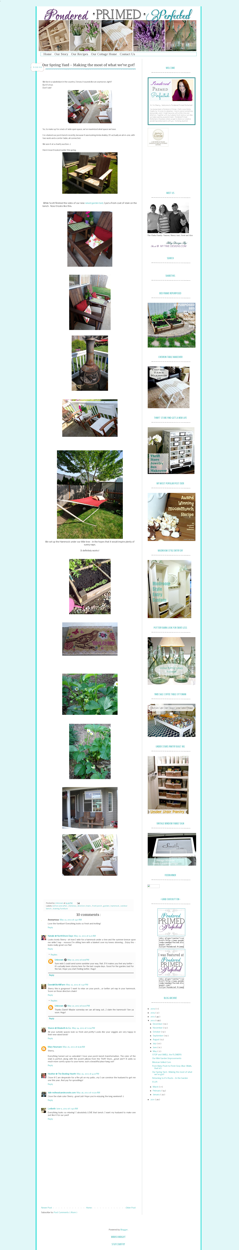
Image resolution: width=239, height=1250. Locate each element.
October (157, 1032)
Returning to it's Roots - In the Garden (170, 1078)
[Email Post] (78, 903)
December (158, 1024)
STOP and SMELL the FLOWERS (167, 1055)
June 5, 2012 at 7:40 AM (67, 1109)
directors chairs (84, 906)
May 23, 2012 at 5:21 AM (85, 936)
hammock (115, 906)
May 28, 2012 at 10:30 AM (88, 1093)
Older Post (131, 1208)
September (158, 1036)
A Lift (154, 1082)
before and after (60, 906)
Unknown (59, 903)
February (157, 1091)
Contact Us (127, 54)
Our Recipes (79, 54)
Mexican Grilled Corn (161, 1062)
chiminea (72, 906)
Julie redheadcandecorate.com (62, 1093)
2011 (152, 1100)
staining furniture (60, 909)
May (155, 1051)
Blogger (124, 1230)
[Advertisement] (88, 1183)
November (158, 1028)
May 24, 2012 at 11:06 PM (83, 1028)
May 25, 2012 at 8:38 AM (74, 1047)
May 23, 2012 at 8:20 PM (78, 1006)
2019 (152, 1009)
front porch (97, 906)
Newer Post (46, 1208)
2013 (152, 1017)
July (155, 1044)
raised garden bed (94, 203)
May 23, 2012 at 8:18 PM (78, 960)
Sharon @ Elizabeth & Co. (59, 1028)
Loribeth (52, 1109)
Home (47, 54)
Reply (50, 928)
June (155, 1047)
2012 (152, 1021)
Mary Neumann (55, 1047)
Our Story (61, 54)
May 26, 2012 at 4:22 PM (88, 1074)
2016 (152, 1013)
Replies (54, 955)
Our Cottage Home (104, 54)
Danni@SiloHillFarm (56, 985)
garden (106, 906)
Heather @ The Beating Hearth (62, 1074)
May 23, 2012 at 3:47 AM (71, 920)
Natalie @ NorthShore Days (60, 936)
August (156, 1040)
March (156, 1087)
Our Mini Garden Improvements (166, 1058)
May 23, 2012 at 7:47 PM (77, 985)
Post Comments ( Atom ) (65, 1212)
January (156, 1095)
